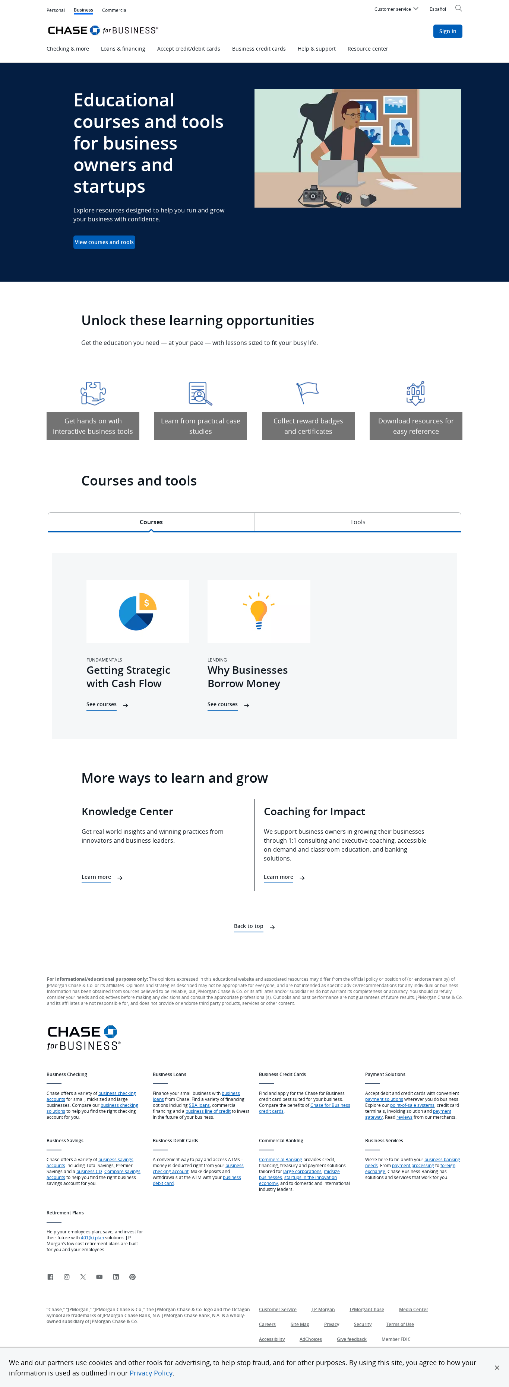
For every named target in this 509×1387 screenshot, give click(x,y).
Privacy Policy (151, 1372)
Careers (267, 1324)
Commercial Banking (280, 1159)
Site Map (300, 1324)
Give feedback (352, 1339)
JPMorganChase (367, 1309)
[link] (50, 1277)
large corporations (302, 1171)
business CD (89, 1171)
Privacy (331, 1324)
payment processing (413, 1165)
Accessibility (272, 1339)
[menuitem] (397, 10)
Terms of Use (400, 1324)
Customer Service (278, 1309)
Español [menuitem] (438, 9)
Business (83, 11)
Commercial (114, 10)
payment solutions (384, 1099)
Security (363, 1324)
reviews (404, 1117)
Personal (56, 10)
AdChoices (311, 1339)
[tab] (151, 522)
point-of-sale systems (412, 1105)
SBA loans (199, 1105)
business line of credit (208, 1111)
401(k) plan (92, 1237)
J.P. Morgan (323, 1309)
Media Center (413, 1309)
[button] (497, 1368)
